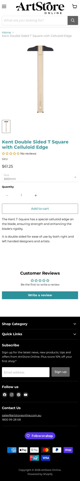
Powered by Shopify (40, 474)
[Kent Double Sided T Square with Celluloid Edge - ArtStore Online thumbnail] (6, 126)
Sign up (61, 372)
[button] (11, 153)
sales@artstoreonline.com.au (21, 415)
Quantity (8, 186)
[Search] (73, 20)
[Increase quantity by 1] (36, 195)
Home (6, 32)
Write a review (40, 295)
